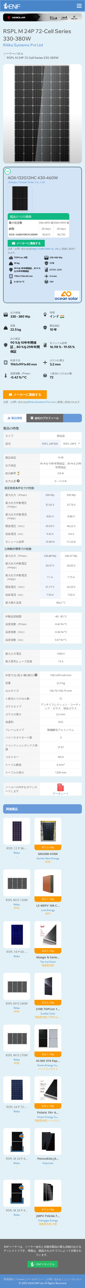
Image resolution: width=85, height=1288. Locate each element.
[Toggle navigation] (79, 4)
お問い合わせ (54, 1279)
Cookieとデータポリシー (30, 1279)
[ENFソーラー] (11, 7)
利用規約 (9, 1279)
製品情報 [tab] (16, 418)
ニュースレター (72, 1279)
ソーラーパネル (13, 53)
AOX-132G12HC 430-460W (33, 177)
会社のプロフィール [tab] (46, 418)
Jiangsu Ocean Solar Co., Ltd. (26, 182)
